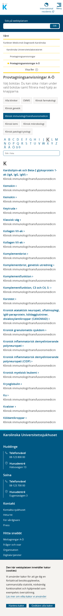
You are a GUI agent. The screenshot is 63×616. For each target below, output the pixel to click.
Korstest (8, 299)
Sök (54, 25)
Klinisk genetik (12, 108)
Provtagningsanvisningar (22, 56)
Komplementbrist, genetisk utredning (27, 265)
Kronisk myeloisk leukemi (20, 372)
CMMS (26, 100)
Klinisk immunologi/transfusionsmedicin (26, 116)
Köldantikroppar (14, 418)
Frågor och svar (12, 544)
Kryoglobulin (11, 384)
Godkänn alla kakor (42, 605)
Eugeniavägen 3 (18, 495)
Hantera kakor (16, 605)
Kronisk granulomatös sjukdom (23, 330)
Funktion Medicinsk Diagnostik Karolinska (24, 42)
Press (6, 525)
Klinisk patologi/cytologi (17, 131)
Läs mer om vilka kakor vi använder (26, 596)
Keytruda (9, 208)
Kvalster (8, 406)
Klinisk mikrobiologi (33, 123)
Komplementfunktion (17, 276)
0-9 (18, 147)
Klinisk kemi (11, 123)
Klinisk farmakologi (45, 100)
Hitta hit (8, 515)
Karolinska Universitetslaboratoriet (24, 49)
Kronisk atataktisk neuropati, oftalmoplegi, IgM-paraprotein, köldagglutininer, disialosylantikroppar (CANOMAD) (31, 314)
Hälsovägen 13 (17, 467)
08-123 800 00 (17, 457)
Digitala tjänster (12, 555)
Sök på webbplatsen (16, 20)
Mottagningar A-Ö (13, 539)
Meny (59, 8)
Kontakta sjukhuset (14, 509)
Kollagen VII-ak (13, 231)
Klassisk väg (11, 220)
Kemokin (9, 186)
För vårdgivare (11, 520)
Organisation (10, 550)
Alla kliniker (11, 100)
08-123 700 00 (17, 485)
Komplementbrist (14, 254)
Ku (5, 395)
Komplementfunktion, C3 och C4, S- (26, 287)
